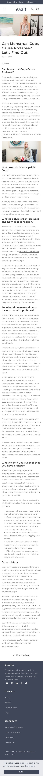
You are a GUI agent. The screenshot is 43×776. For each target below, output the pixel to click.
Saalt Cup (21, 452)
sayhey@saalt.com (10, 646)
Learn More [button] (30, 766)
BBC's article (13, 315)
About (7, 697)
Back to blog (23, 655)
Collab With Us (11, 708)
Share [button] (6, 63)
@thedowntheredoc (11, 134)
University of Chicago (29, 251)
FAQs (7, 713)
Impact (8, 703)
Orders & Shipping (12, 732)
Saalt (31, 606)
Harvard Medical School (25, 227)
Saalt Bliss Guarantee (14, 727)
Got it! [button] (21, 772)
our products (27, 615)
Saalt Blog (9, 737)
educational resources (18, 618)
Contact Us (9, 743)
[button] (4, 9)
